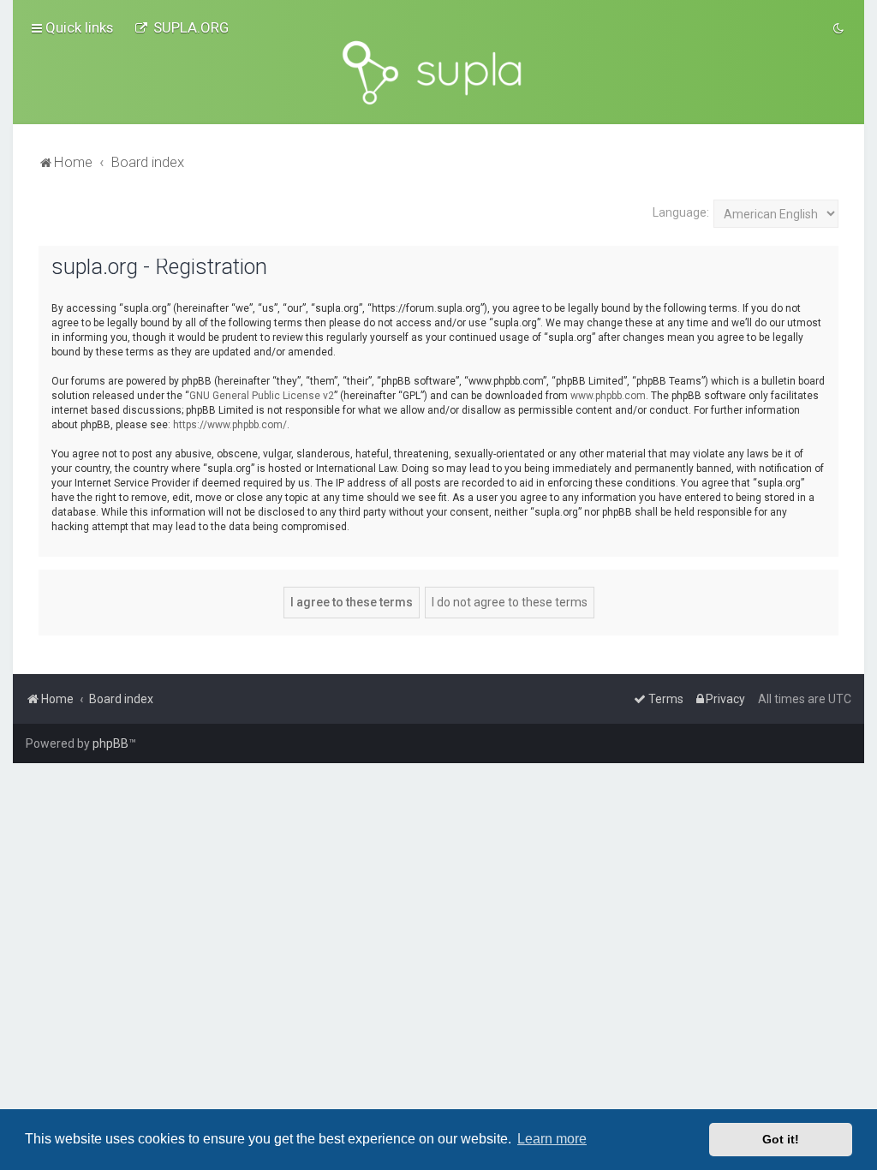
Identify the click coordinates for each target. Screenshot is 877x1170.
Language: (681, 212)
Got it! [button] (780, 1139)
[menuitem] (181, 27)
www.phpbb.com (608, 396)
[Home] (438, 73)
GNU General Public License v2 (261, 396)
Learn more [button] (552, 1138)
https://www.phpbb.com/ (230, 425)
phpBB (110, 743)
